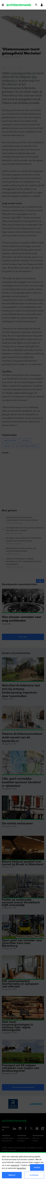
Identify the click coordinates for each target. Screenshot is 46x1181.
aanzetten (21, 1168)
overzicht (15, 1165)
